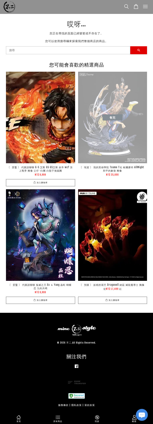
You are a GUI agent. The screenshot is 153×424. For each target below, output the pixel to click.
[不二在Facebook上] (76, 368)
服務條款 (63, 405)
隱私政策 (76, 405)
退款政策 (89, 405)
